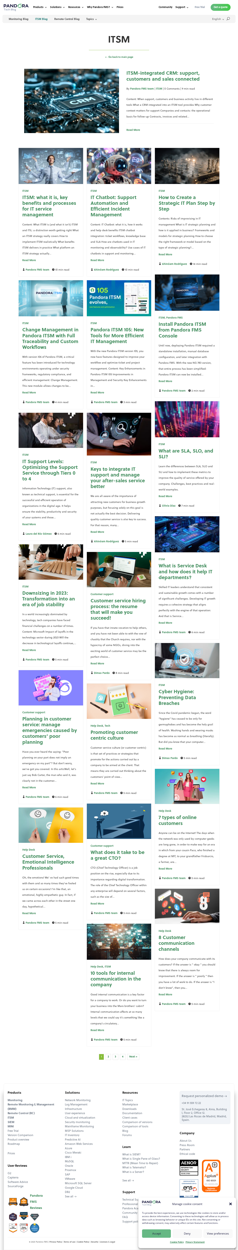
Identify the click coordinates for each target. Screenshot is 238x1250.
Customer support (102, 594)
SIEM (11, 1122)
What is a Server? (133, 1172)
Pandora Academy (133, 1208)
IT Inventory (72, 1135)
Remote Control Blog (67, 19)
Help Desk (97, 726)
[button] (230, 1204)
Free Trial (13, 1131)
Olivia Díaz (169, 506)
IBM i (68, 1157)
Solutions (55, 7)
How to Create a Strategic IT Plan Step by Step (187, 203)
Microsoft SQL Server (78, 1183)
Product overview (18, 1139)
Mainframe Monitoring (79, 1126)
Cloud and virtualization (80, 1118)
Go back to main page (119, 57)
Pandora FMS (174, 317)
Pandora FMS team (142, 89)
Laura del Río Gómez (39, 534)
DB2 (67, 1192)
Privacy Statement (195, 1242)
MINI (11, 1126)
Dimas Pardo (102, 673)
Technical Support (133, 1199)
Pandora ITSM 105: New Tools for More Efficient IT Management (117, 335)
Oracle (69, 1166)
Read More (133, 130)
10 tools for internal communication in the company (116, 979)
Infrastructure (73, 1109)
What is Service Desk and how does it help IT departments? (185, 571)
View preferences (218, 1233)
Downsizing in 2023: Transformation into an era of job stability (48, 599)
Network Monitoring (78, 1100)
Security (94, 1242)
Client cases (129, 1118)
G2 (9, 1173)
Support (180, 7)
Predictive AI (73, 1139)
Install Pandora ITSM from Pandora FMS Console (182, 330)
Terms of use (69, 1242)
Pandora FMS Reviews (36, 1202)
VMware (70, 1179)
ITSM (159, 89)
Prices (120, 7)
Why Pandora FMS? (98, 7)
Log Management (76, 1104)
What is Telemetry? (134, 1167)
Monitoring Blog (18, 19)
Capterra (13, 1177)
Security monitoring (77, 1122)
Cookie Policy (177, 1242)
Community (165, 7)
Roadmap (14, 1144)
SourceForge (15, 1186)
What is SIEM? (131, 1154)
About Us (186, 1141)
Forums (127, 1135)
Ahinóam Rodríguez (106, 270)
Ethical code (187, 1154)
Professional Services (135, 1204)
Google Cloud (74, 1188)
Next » (133, 1056)
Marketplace (130, 1104)
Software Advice (18, 1182)
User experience (75, 1113)
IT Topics (127, 1100)
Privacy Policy (55, 1242)
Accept (156, 1233)
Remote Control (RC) (21, 1113)
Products (38, 7)
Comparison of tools (135, 1126)
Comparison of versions (137, 1122)
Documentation (132, 1113)
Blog (125, 1131)
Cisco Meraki (73, 1152)
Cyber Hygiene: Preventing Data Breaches (177, 697)
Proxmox (70, 1170)
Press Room (187, 1145)
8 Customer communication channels (176, 943)
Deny (187, 1233)
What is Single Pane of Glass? (141, 1159)
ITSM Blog (41, 19)
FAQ (125, 1217)
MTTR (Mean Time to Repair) (140, 1163)
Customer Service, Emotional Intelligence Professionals (48, 862)
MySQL (69, 1161)
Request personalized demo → (204, 1096)
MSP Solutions (74, 1131)
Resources (74, 7)
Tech (107, 726)
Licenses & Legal (107, 1242)
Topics (90, 19)
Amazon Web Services (79, 1144)
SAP (67, 1174)
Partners (185, 1149)
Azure (68, 1148)
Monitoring (15, 1100)
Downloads (129, 1109)
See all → (71, 1196)
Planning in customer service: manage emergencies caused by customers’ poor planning (49, 731)
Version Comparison (20, 1135)
